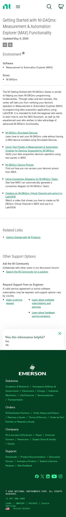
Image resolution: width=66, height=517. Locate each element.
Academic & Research (17, 386)
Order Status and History (46, 412)
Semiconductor (46, 395)
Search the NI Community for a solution (27, 271)
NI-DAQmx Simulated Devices (22, 132)
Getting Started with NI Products (23, 237)
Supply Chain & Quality (44, 439)
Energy (41, 390)
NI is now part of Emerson (19, 435)
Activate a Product (26, 461)
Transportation (15, 399)
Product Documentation (33, 456)
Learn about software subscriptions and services (43, 303)
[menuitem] (49, 7)
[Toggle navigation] (18, 7)
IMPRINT (20, 503)
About (39, 435)
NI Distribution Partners (18, 412)
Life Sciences (27, 395)
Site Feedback (25, 465)
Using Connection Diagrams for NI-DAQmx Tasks (32, 179)
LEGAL (9, 503)
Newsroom (23, 439)
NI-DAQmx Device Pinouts (20, 164)
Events (11, 443)
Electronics (28, 390)
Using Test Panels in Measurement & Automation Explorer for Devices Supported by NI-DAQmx (32, 148)
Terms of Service (37, 417)
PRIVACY (33, 503)
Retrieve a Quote (16, 417)
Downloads (11, 456)
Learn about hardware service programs (43, 314)
